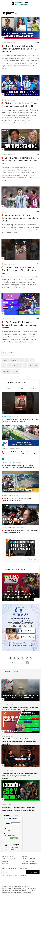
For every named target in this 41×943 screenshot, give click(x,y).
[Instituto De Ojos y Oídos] (21, 627)
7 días (8, 388)
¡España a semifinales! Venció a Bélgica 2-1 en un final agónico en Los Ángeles (18, 325)
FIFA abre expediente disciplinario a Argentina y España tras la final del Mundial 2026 (19, 594)
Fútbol (7, 576)
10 (36, 366)
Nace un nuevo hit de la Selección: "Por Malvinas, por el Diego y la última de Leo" (20, 270)
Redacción (4, 861)
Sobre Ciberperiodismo (8, 858)
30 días (20, 388)
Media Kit (25, 856)
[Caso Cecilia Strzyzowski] (21, 548)
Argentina (5, 449)
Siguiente (6, 371)
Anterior (14, 360)
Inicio (5, 360)
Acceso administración (29, 864)
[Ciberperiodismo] (20, 3)
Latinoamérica (6, 416)
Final (15, 371)
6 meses (33, 388)
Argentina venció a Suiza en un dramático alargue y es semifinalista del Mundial (19, 218)
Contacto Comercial (28, 858)
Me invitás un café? (18, 663)
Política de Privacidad (29, 861)
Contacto (4, 864)
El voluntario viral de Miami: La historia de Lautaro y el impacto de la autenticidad (18, 49)
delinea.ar (23, 889)
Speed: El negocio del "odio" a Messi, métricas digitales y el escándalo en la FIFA (20, 161)
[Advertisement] (20, 921)
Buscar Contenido (7, 856)
